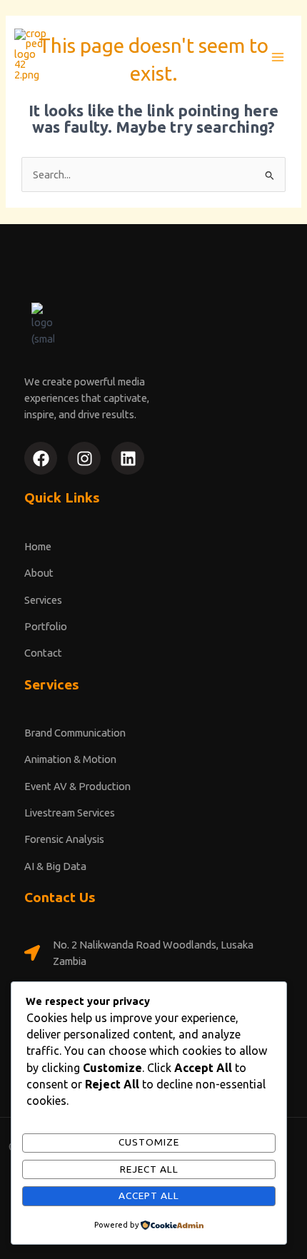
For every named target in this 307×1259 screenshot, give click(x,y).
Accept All (149, 1195)
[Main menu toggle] (278, 57)
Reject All (149, 1169)
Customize (149, 1142)
